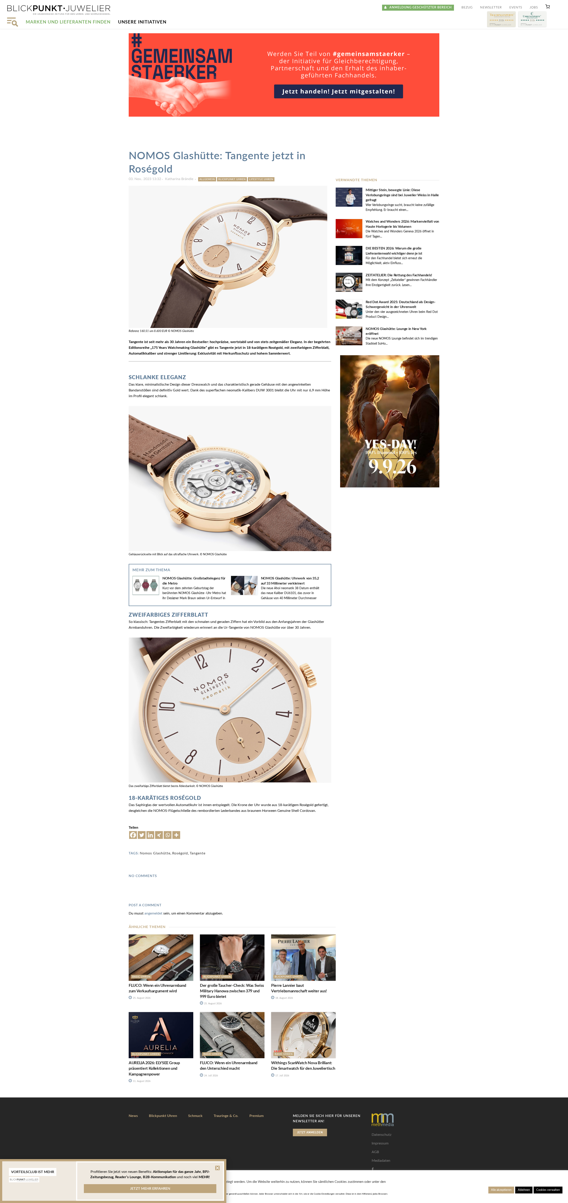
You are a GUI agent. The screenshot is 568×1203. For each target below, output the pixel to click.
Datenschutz (381, 1134)
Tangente (197, 853)
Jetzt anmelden (310, 1132)
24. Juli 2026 (210, 1075)
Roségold (180, 853)
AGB (375, 1152)
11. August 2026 (141, 1081)
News (133, 1116)
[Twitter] (142, 835)
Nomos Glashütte (155, 853)
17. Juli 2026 (282, 1075)
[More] (176, 835)
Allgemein (207, 179)
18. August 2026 (284, 998)
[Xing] (159, 835)
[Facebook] (133, 835)
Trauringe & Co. (226, 1116)
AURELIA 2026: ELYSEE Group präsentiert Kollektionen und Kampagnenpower (154, 1068)
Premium (256, 1116)
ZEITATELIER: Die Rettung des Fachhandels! (399, 275)
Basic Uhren (141, 976)
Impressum (380, 1143)
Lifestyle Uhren (261, 179)
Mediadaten (381, 1160)
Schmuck (195, 1116)
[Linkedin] (150, 835)
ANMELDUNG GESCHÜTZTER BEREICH (419, 7)
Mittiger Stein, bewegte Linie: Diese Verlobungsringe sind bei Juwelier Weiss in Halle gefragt (402, 195)
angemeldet (153, 913)
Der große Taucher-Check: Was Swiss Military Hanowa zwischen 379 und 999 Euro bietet (232, 991)
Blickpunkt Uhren (232, 179)
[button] (548, 7)
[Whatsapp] (168, 835)
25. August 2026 (141, 998)
